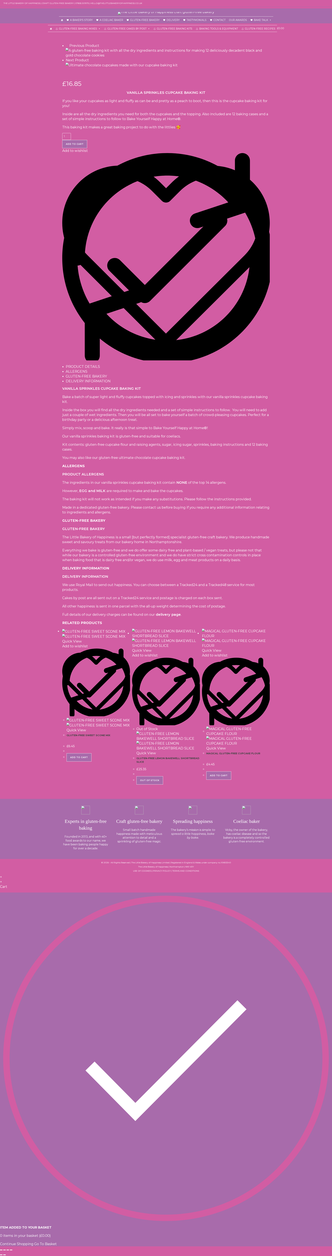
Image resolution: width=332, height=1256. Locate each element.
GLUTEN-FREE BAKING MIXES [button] (78, 28)
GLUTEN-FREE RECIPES (260, 28)
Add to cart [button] (79, 757)
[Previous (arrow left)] (1, 1254)
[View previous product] (67, 46)
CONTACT (219, 20)
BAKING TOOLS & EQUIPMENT (218, 28)
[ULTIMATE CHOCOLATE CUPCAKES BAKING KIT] (122, 65)
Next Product (77, 60)
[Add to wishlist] (166, 359)
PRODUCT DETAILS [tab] (83, 367)
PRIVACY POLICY (162, 871)
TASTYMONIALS (196, 20)
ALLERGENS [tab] (76, 371)
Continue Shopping (16, 1244)
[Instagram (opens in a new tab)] (327, 3)
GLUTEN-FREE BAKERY (145, 20)
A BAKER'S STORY (81, 20)
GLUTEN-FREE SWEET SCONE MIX (88, 735)
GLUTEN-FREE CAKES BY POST (126, 28)
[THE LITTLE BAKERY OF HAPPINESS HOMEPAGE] (62, 19)
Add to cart (75, 144)
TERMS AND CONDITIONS (185, 871)
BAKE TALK (261, 20)
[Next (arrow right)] (4, 1254)
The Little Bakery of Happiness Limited (150, 862)
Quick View (72, 641)
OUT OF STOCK (149, 780)
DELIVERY (173, 20)
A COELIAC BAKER (111, 20)
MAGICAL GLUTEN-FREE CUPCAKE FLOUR (233, 753)
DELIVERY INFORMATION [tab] (88, 381)
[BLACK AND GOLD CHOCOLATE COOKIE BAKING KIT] (168, 52)
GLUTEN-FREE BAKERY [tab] (86, 376)
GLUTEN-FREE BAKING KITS (174, 28)
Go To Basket (45, 1244)
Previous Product (84, 46)
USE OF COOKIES (142, 871)
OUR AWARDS (238, 20)
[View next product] (91, 60)
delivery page (168, 614)
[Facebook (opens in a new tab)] (324, 3)
